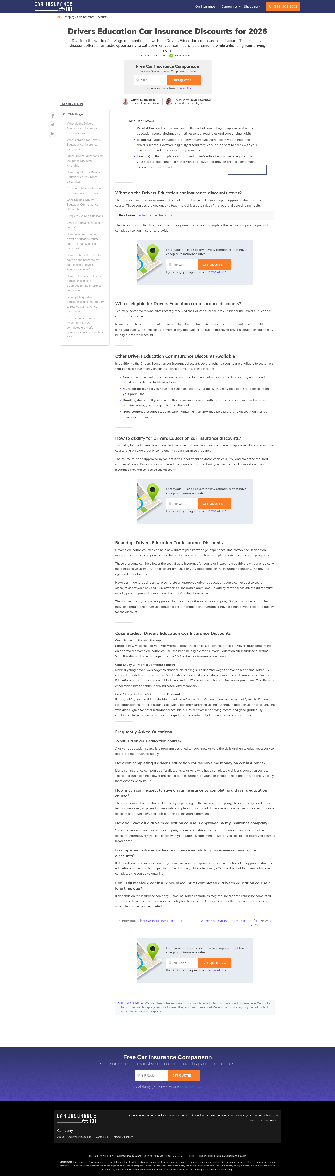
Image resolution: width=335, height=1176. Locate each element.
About (60, 1137)
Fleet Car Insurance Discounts (160, 921)
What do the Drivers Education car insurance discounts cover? (82, 128)
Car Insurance (205, 6)
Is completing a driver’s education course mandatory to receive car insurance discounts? (85, 304)
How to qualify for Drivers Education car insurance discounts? (83, 176)
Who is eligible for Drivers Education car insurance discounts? (83, 144)
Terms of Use (184, 88)
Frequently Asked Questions (85, 216)
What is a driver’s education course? (85, 225)
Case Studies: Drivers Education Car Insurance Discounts (82, 204)
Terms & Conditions (226, 1155)
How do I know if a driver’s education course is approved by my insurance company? (84, 283)
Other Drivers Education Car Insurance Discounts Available (85, 160)
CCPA (243, 1155)
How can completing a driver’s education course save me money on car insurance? (83, 241)
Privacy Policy (205, 1155)
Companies (229, 6)
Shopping (251, 6)
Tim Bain (149, 100)
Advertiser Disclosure (71, 103)
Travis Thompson (200, 100)
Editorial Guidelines (130, 1003)
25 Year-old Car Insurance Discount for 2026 (229, 923)
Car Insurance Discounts (92, 17)
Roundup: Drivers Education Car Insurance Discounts (84, 191)
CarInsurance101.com (129, 1155)
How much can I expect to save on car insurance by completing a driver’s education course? (84, 262)
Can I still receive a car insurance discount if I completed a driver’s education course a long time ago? (85, 327)
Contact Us (102, 1137)
